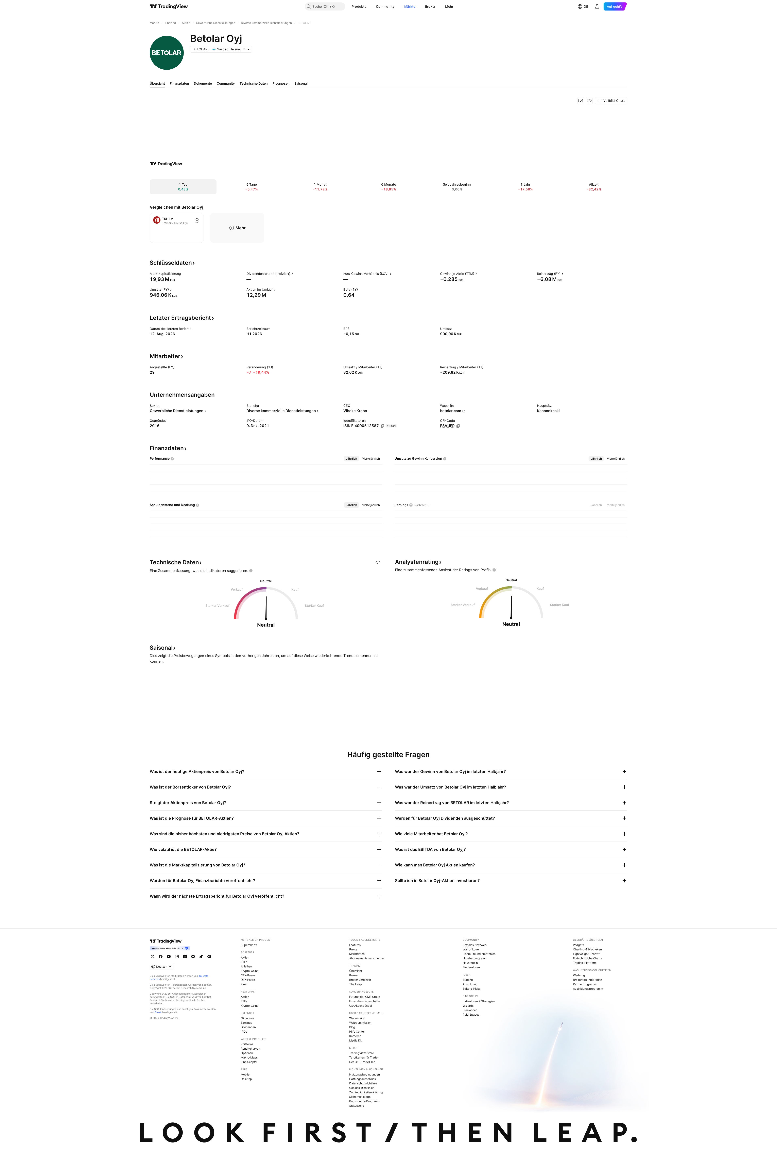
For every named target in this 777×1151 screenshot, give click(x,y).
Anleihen (246, 966)
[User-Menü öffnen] (597, 6)
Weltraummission (360, 1022)
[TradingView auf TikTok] (201, 956)
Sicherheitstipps (359, 1096)
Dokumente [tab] (203, 83)
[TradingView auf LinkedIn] (185, 956)
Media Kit (355, 1040)
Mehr (449, 6)
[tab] (351, 458)
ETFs (244, 962)
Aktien (245, 957)
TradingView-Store (361, 1053)
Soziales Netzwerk (475, 945)
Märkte (409, 6)
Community (385, 6)
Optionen (247, 1053)
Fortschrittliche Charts (587, 958)
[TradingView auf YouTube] (169, 956)
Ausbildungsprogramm (588, 988)
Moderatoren (471, 967)
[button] (369, 6)
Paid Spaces (471, 1014)
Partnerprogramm (585, 984)
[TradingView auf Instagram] (177, 956)
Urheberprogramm (475, 958)
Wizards (468, 1005)
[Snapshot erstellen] (580, 100)
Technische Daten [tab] (254, 83)
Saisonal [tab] (301, 83)
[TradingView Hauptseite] (169, 6)
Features (355, 945)
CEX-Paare (248, 975)
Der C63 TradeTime (362, 1062)
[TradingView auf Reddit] (209, 956)
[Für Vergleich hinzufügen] (196, 220)
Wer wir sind (357, 1018)
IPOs (244, 1031)
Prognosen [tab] (281, 83)
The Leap (355, 984)
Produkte (359, 6)
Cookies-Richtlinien (361, 1087)
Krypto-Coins (249, 970)
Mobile (245, 1074)
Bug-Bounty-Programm (364, 1101)
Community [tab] (226, 83)
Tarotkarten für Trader (364, 1057)
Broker (430, 6)
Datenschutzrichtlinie (363, 1083)
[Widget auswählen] (589, 100)
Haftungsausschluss (362, 1079)
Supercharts (249, 945)
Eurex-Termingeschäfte (364, 1001)
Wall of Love (471, 949)
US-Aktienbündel (360, 1005)
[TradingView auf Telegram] (193, 956)
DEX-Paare (248, 979)
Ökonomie (247, 1018)
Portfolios (247, 1044)
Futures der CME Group (364, 996)
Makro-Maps (249, 1057)
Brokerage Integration (587, 979)
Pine (243, 984)
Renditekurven (250, 1048)
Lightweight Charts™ (586, 953)
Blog (352, 1027)
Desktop (246, 1079)
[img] (244, 49)
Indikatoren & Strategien (479, 1001)
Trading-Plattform (585, 962)
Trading (468, 979)
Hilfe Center (357, 1031)
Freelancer (470, 1010)
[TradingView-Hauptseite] (166, 941)
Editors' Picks (471, 988)
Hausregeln (470, 962)
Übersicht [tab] (157, 83)
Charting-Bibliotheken (587, 949)
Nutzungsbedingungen (364, 1074)
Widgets (578, 945)
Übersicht (355, 970)
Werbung (579, 975)
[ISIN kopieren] (382, 426)
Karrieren (355, 1036)
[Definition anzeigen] (183, 273)
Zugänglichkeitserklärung (366, 1092)
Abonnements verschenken (367, 958)
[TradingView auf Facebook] (160, 956)
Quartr (158, 1012)
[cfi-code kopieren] (458, 426)
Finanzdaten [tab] (179, 83)
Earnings (246, 1022)
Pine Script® (249, 1062)
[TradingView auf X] (152, 956)
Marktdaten (357, 953)
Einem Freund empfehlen (479, 953)
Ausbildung (470, 984)
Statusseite (356, 1105)
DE (586, 6)
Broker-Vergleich (360, 979)
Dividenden (248, 1027)
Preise (353, 949)
